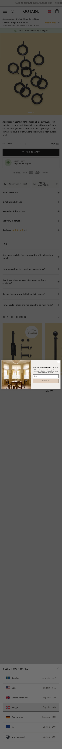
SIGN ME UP (45, 381)
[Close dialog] (58, 361)
